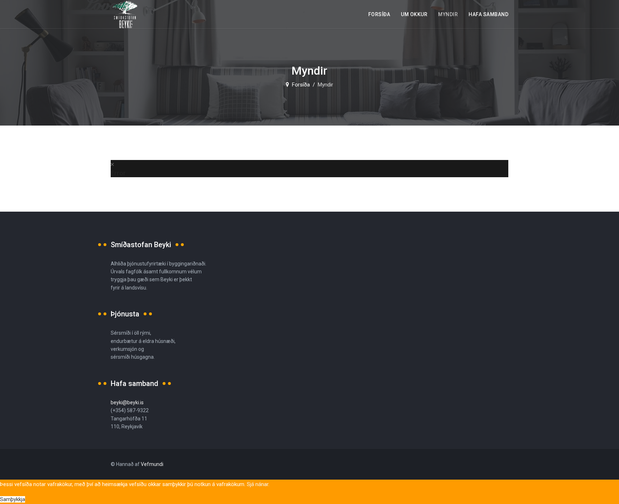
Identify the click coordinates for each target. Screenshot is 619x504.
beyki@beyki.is (127, 402)
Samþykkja (12, 499)
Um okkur (414, 14)
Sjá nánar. (258, 484)
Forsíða (379, 14)
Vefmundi (152, 464)
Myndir (448, 14)
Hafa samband (488, 14)
